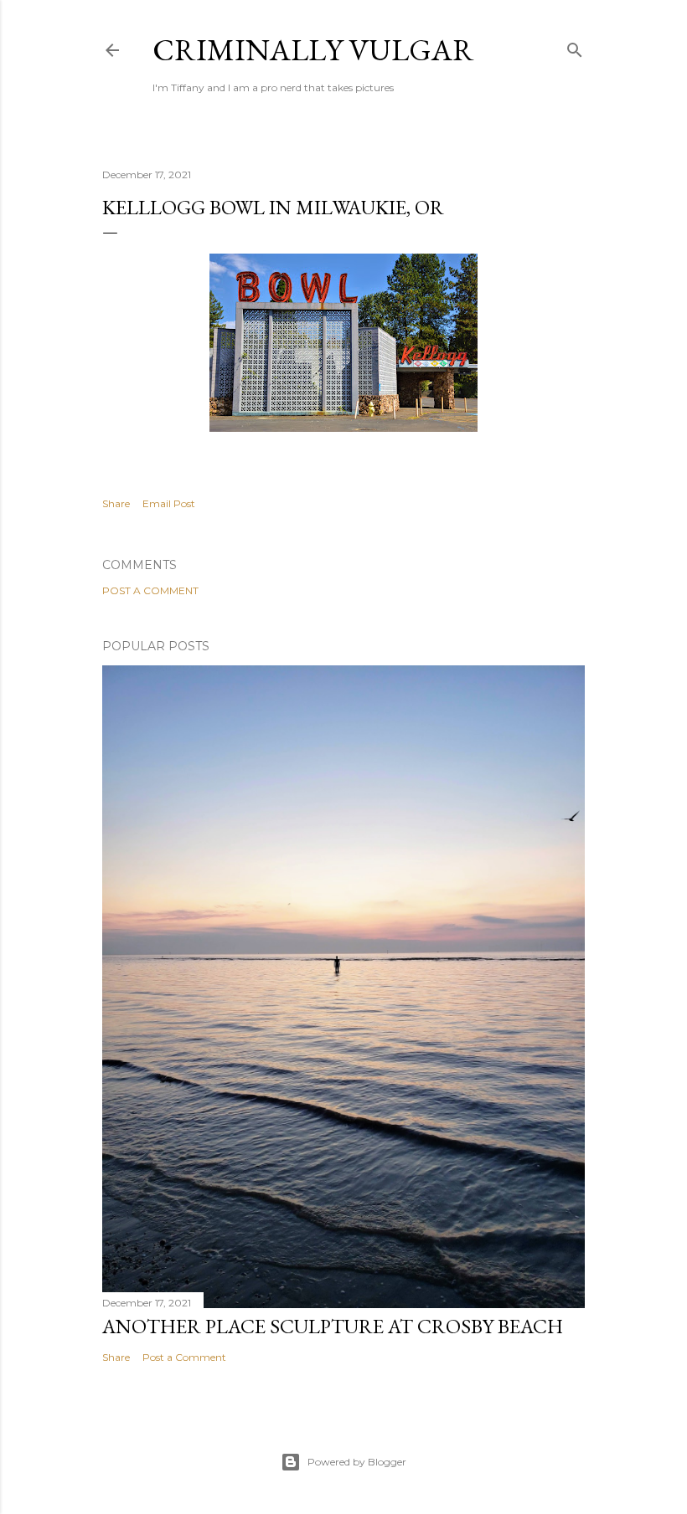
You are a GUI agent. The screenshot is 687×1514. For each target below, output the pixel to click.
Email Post (168, 503)
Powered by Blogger (356, 1461)
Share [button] (116, 503)
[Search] (575, 46)
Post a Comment (150, 590)
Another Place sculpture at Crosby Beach (332, 1326)
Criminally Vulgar (313, 49)
